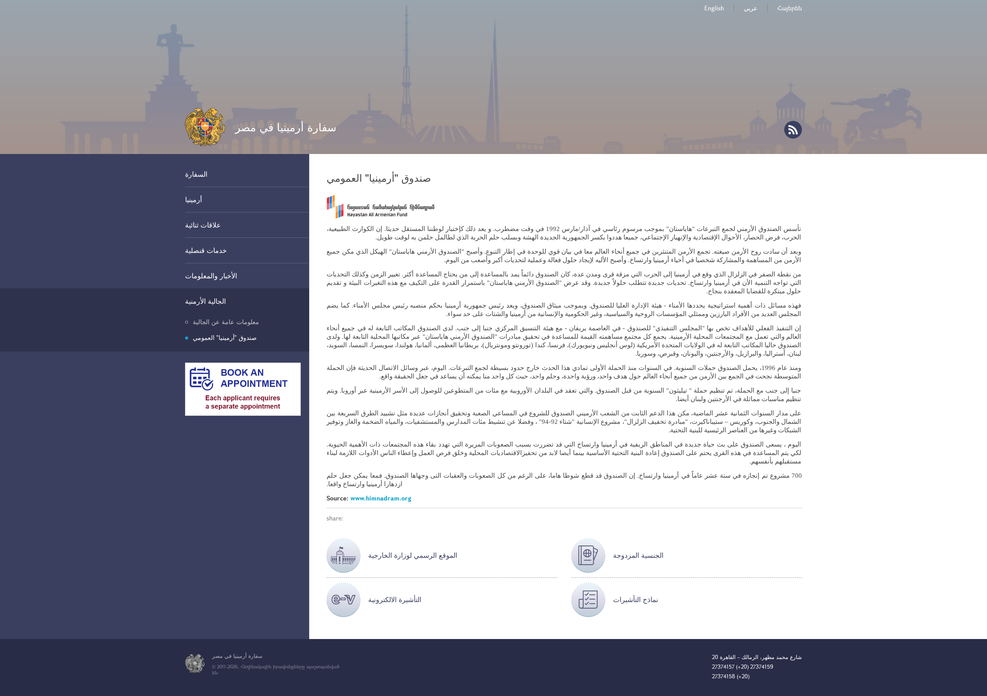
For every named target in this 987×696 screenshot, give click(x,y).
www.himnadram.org (380, 498)
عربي (751, 8)
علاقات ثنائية (203, 224)
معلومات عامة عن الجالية (226, 322)
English (714, 8)
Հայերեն (789, 8)
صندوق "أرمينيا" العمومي (225, 337)
